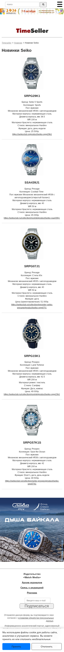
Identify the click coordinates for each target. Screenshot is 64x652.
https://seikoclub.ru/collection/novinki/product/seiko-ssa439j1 (32, 218)
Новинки (18, 43)
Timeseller (6, 43)
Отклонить (46, 646)
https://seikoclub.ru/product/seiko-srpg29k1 (32, 134)
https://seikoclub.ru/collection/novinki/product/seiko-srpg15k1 (32, 394)
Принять (16, 646)
